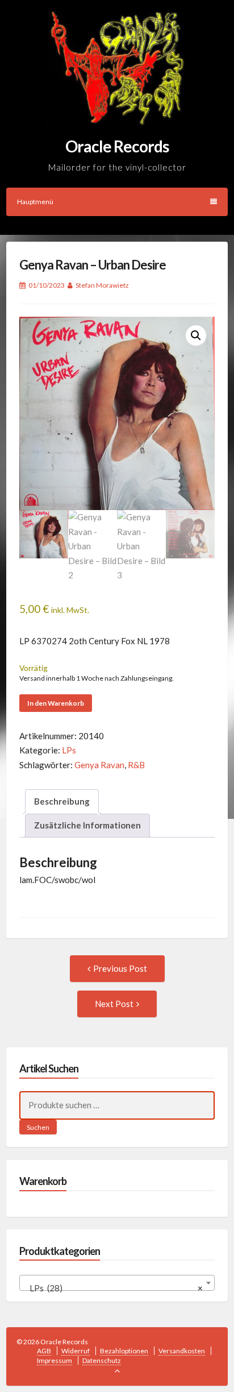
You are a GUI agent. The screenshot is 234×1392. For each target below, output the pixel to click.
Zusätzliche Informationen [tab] (87, 825)
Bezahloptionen (124, 1351)
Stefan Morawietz (102, 285)
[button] (196, 335)
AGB (44, 1351)
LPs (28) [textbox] (113, 1288)
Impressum (54, 1360)
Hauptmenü (35, 201)
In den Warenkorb (55, 703)
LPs (69, 750)
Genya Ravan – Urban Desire (92, 264)
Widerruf (75, 1351)
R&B (136, 765)
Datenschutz (101, 1360)
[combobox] (117, 1283)
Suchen (38, 1127)
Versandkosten (181, 1351)
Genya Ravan (99, 765)
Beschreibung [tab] (62, 801)
